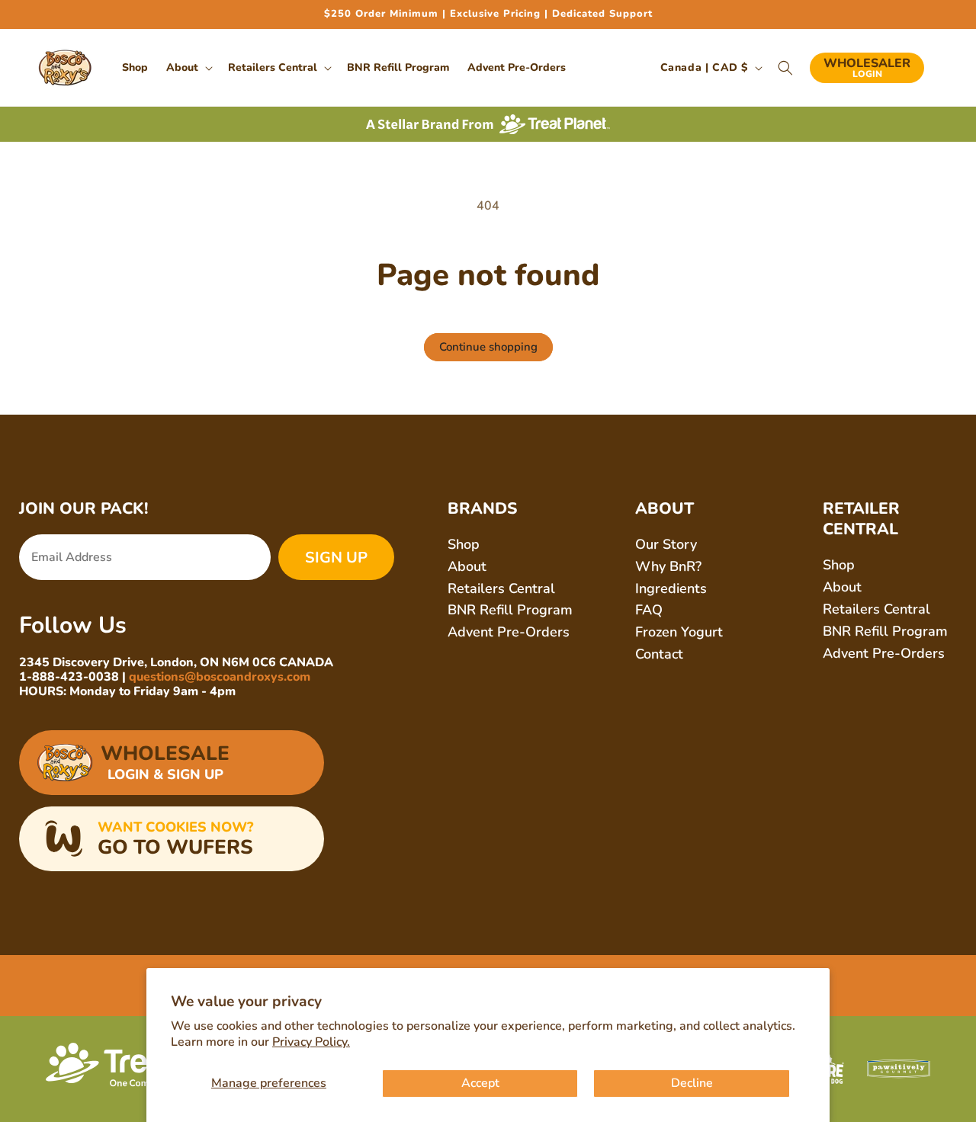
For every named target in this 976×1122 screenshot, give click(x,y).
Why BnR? (668, 566)
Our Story (666, 544)
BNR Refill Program (510, 610)
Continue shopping (488, 346)
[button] (188, 67)
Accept (480, 1083)
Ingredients (671, 588)
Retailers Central (501, 588)
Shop (464, 544)
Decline (692, 1083)
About (467, 566)
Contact (659, 654)
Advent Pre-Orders (509, 632)
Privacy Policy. (311, 1042)
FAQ (649, 610)
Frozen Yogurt (679, 632)
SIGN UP (336, 557)
